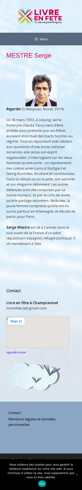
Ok (42, 483)
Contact (14, 412)
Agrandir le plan (16, 352)
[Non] (77, 474)
